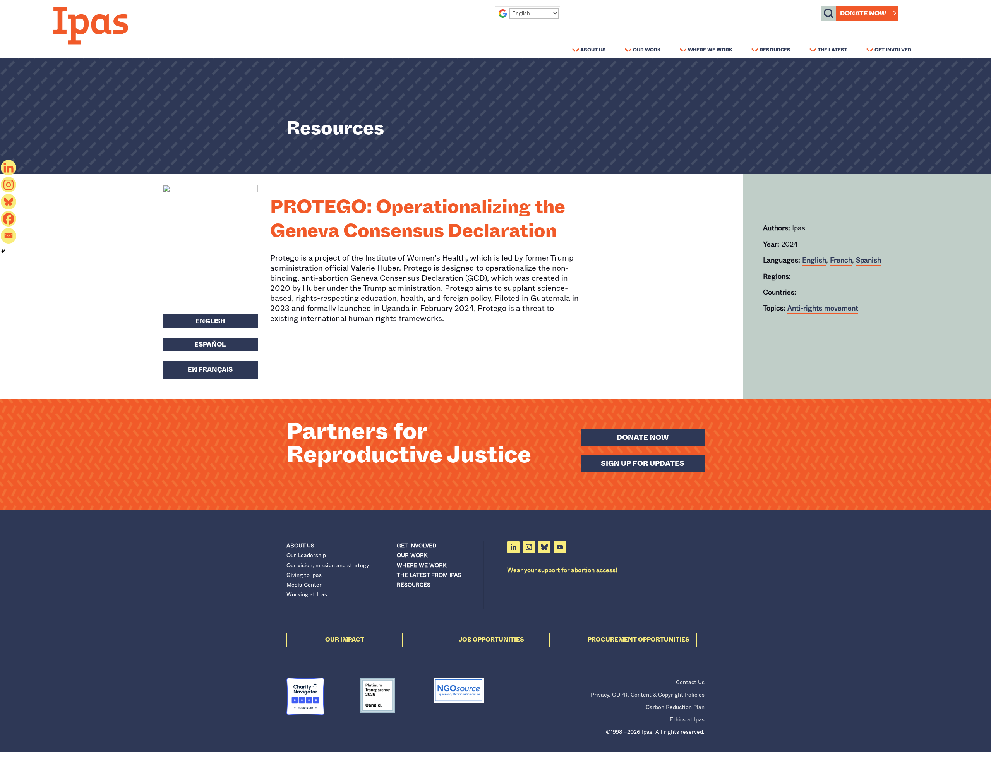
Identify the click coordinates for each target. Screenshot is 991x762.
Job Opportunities (491, 639)
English (814, 260)
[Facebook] (8, 219)
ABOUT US (300, 545)
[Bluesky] (8, 201)
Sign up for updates (642, 463)
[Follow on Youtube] (560, 547)
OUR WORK (412, 555)
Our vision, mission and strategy (327, 565)
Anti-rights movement (822, 308)
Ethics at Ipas (687, 719)
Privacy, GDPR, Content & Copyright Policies (648, 694)
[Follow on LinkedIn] (513, 547)
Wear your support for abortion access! (562, 570)
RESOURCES (413, 585)
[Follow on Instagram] (529, 547)
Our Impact (344, 639)
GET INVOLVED (416, 545)
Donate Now (863, 13)
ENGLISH (210, 321)
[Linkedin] (8, 167)
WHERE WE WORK (421, 565)
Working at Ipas (306, 594)
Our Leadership (306, 555)
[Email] (8, 236)
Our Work (647, 49)
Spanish (868, 260)
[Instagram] (8, 184)
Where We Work (710, 49)
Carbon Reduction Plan (675, 707)
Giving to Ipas (304, 575)
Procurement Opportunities (638, 639)
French (841, 260)
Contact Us (690, 682)
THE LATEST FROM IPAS (429, 575)
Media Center (304, 585)
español (210, 344)
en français (210, 369)
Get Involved (892, 49)
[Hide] (3, 251)
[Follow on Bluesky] (544, 547)
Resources (775, 49)
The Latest (832, 49)
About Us (593, 49)
